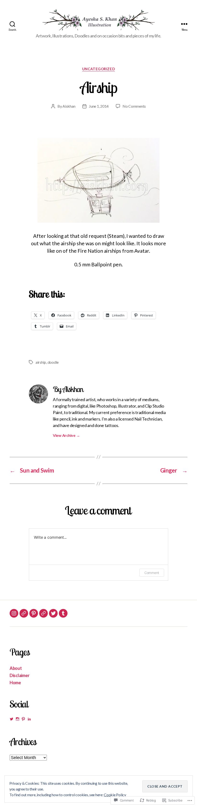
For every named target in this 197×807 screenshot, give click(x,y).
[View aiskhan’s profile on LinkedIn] (29, 719)
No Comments (134, 106)
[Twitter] (53, 613)
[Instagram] (14, 613)
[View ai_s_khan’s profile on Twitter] (11, 719)
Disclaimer (19, 675)
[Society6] (43, 613)
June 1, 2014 (99, 106)
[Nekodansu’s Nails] (23, 613)
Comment (151, 573)
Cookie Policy (115, 794)
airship (41, 362)
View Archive (66, 435)
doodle (53, 362)
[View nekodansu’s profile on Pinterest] (23, 719)
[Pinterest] (33, 613)
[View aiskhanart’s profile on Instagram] (17, 719)
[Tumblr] (63, 613)
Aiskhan (68, 106)
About (16, 668)
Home (15, 682)
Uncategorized (98, 69)
